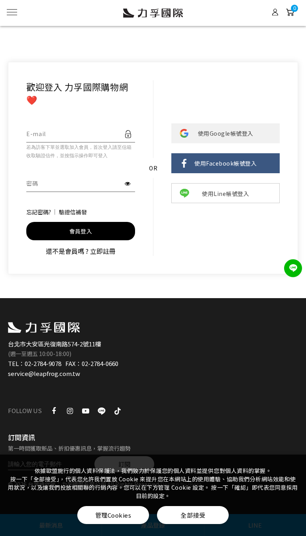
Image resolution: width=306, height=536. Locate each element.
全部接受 (192, 515)
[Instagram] (70, 410)
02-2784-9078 (43, 363)
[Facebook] (54, 410)
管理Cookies (113, 515)
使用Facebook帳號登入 (225, 163)
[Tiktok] (118, 410)
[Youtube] (86, 410)
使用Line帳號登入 (225, 194)
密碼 (32, 183)
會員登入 (80, 231)
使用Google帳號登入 (225, 133)
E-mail (36, 134)
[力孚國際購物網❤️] (44, 327)
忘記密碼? (38, 212)
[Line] (102, 410)
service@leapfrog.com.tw (44, 373)
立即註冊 (103, 251)
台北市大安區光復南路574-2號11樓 (54, 344)
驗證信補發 (73, 212)
